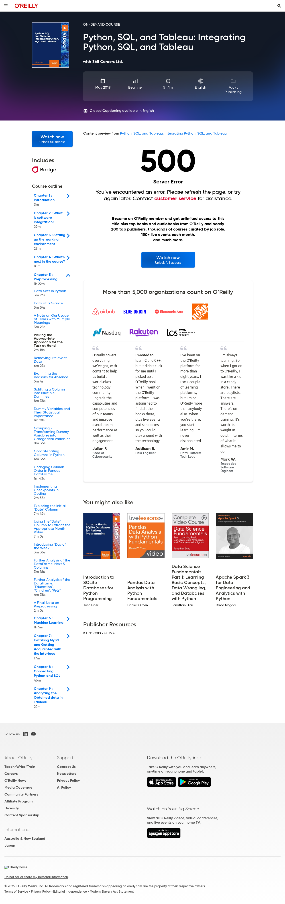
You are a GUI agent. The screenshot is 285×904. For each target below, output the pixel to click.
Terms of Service (16, 891)
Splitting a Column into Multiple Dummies (49, 395)
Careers (11, 773)
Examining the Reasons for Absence (51, 377)
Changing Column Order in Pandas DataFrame (49, 472)
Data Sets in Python (50, 293)
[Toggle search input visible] (279, 5)
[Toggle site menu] (5, 5)
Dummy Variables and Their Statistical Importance (52, 414)
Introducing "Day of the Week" (50, 548)
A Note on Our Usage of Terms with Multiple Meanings (52, 321)
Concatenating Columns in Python (49, 455)
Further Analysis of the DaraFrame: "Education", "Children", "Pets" (52, 587)
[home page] (26, 5)
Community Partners (21, 794)
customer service (175, 198)
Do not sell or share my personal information (36, 877)
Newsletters (66, 773)
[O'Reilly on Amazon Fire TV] (164, 836)
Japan (9, 845)
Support (65, 757)
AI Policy (64, 787)
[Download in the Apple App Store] (161, 785)
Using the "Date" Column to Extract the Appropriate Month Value (52, 529)
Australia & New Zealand (24, 838)
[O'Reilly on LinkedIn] (25, 734)
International (17, 829)
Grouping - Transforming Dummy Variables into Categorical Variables (52, 435)
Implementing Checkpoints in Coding (46, 492)
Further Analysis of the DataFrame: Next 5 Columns (52, 566)
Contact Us (66, 766)
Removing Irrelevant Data (50, 362)
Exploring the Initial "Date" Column (50, 510)
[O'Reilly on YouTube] (33, 734)
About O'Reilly (18, 757)
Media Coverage (18, 787)
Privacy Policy (68, 780)
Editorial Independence (70, 891)
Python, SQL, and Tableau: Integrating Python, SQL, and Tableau (173, 133)
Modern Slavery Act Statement (112, 891)
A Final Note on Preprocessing (46, 607)
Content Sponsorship (21, 815)
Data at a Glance (48, 305)
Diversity (11, 808)
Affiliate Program (18, 801)
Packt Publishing (233, 89)
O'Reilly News (15, 780)
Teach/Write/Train (19, 766)
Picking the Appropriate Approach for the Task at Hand (48, 342)
